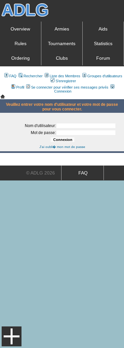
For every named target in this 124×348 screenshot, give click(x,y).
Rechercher (33, 76)
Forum (103, 58)
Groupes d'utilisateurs (104, 76)
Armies (62, 29)
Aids (103, 29)
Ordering (20, 58)
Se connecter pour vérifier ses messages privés (69, 87)
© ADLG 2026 (40, 172)
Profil (20, 87)
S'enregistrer (66, 81)
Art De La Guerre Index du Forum (2, 96)
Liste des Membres (65, 76)
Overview (20, 29)
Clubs (62, 58)
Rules (20, 43)
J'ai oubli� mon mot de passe (62, 147)
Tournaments (61, 43)
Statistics (103, 43)
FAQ (13, 76)
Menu (11, 336)
